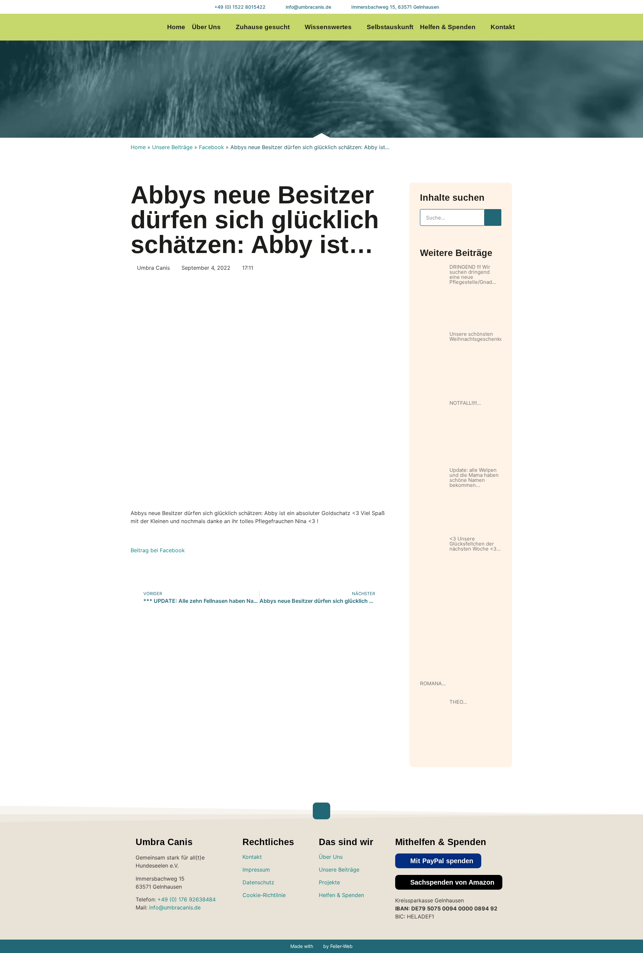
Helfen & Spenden (448, 27)
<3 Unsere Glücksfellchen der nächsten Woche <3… (475, 543)
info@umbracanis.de (175, 907)
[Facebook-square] (347, 914)
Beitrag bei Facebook (158, 550)
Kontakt (503, 27)
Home (176, 27)
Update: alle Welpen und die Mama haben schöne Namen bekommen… (474, 477)
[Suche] (493, 217)
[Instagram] (571, 27)
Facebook (211, 147)
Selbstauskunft (390, 27)
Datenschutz (258, 882)
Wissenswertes (328, 27)
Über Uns (206, 27)
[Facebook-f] (585, 27)
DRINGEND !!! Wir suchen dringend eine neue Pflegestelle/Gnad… (472, 274)
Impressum (256, 869)
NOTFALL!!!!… (465, 403)
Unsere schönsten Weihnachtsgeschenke (476, 336)
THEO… (458, 702)
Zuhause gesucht (263, 27)
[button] (438, 860)
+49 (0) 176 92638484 (186, 899)
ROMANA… (433, 683)
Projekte (329, 882)
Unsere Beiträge (172, 147)
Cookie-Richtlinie (264, 895)
